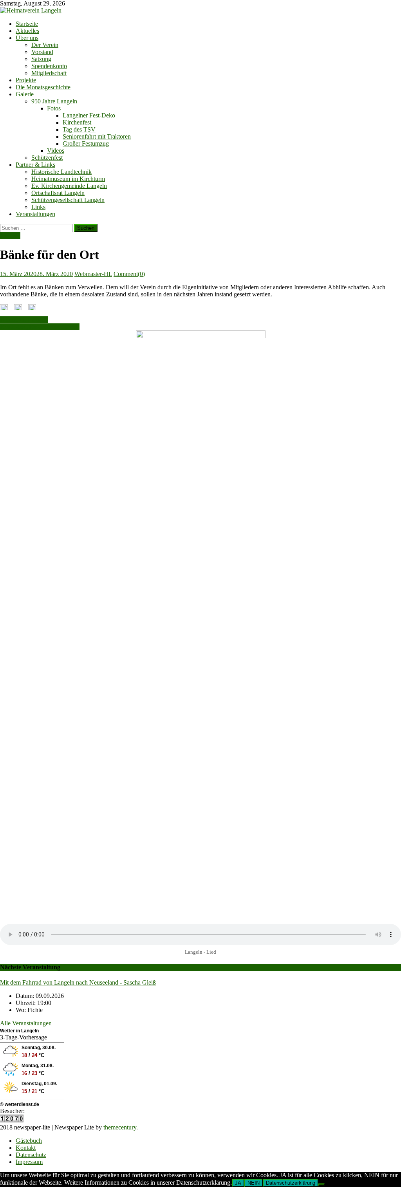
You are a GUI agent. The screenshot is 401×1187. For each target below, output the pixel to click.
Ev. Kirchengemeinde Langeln (69, 185)
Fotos (54, 108)
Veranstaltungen (35, 214)
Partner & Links (35, 164)
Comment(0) (129, 274)
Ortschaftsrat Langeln (58, 192)
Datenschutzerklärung (290, 1183)
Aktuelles (27, 30)
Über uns (27, 37)
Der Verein (44, 44)
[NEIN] (321, 1184)
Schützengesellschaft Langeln (68, 200)
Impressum (29, 1161)
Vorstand (42, 52)
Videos (55, 150)
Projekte (26, 80)
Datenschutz (31, 1154)
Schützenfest (47, 157)
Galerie (25, 94)
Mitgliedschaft (49, 73)
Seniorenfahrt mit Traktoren (97, 136)
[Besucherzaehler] (11, 1120)
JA (238, 1183)
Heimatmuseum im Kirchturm (68, 178)
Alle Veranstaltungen (26, 1023)
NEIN (253, 1183)
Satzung (41, 59)
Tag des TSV (79, 129)
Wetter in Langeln (19, 1031)
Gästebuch (29, 1140)
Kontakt (26, 1147)
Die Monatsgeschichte (43, 87)
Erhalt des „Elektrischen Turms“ (39, 326)
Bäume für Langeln (24, 319)
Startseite (27, 23)
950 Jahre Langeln (54, 101)
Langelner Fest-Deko (89, 115)
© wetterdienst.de (19, 1104)
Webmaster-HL (93, 274)
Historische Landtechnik (61, 171)
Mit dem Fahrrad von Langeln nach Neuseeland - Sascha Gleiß (78, 982)
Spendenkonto (49, 66)
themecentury (119, 1127)
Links (38, 207)
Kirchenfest (77, 122)
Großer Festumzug (86, 143)
